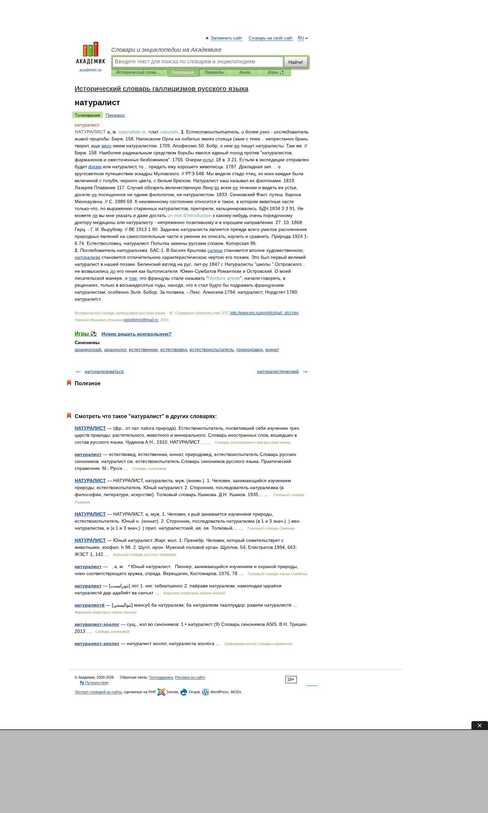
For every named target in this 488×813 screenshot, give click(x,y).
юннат (272, 349)
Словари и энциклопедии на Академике (166, 49)
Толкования (182, 72)
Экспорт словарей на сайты (98, 692)
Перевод (115, 115)
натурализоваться (104, 371)
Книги (245, 72)
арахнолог (115, 349)
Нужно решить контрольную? (137, 333)
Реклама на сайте (190, 677)
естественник (143, 349)
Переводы (214, 72)
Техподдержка (161, 677)
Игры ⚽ (276, 72)
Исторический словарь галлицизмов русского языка (138, 72)
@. (140, 320)
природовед (249, 349)
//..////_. (264, 313)
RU (301, 38)
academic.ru (90, 70)
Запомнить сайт (226, 38)
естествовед (173, 349)
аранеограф (88, 349)
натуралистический (278, 371)
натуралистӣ (90, 605)
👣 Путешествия (94, 683)
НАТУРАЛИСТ (90, 428)
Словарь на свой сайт (271, 38)
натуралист (88, 454)
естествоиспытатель (212, 349)
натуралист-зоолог (97, 624)
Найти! (295, 62)
